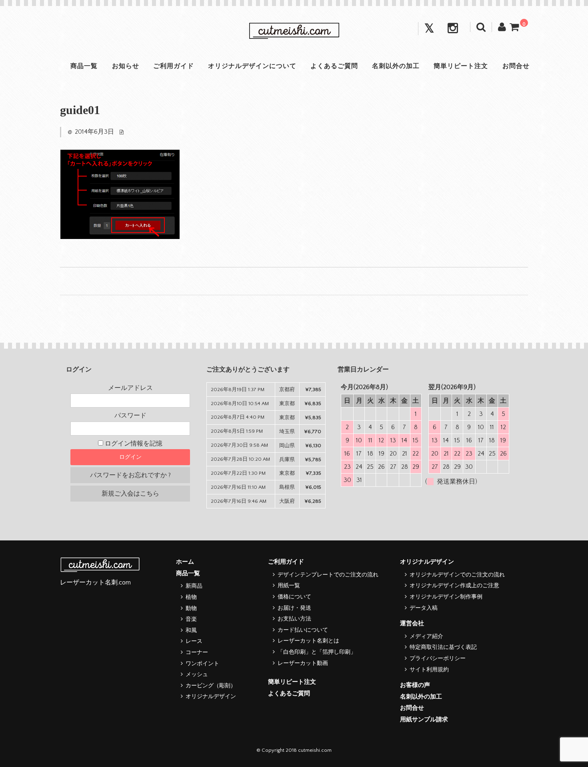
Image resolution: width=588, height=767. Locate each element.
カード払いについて (303, 630)
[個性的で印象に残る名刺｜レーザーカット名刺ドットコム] (294, 31)
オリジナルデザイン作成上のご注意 (454, 585)
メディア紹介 (426, 636)
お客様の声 (415, 685)
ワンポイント (202, 664)
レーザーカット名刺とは (308, 641)
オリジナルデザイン (211, 696)
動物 (191, 608)
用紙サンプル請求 (424, 719)
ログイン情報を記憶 (132, 443)
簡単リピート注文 (461, 66)
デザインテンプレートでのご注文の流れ (328, 575)
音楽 (191, 619)
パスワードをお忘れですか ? (130, 475)
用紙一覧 (289, 585)
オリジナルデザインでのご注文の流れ (457, 575)
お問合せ (516, 66)
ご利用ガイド (173, 66)
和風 (191, 630)
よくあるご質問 (334, 66)
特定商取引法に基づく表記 (443, 647)
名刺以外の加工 (396, 66)
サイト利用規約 (429, 670)
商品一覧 (84, 66)
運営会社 (412, 623)
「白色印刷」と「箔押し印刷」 (317, 652)
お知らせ (125, 66)
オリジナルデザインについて (252, 66)
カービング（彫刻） (211, 686)
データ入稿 (424, 608)
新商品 (194, 586)
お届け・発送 (294, 608)
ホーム (185, 561)
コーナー (197, 652)
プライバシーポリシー (438, 658)
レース (194, 641)
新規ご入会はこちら (130, 493)
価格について (294, 597)
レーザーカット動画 (303, 663)
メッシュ (197, 674)
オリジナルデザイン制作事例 (446, 597)
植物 (191, 597)
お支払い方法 (294, 619)
